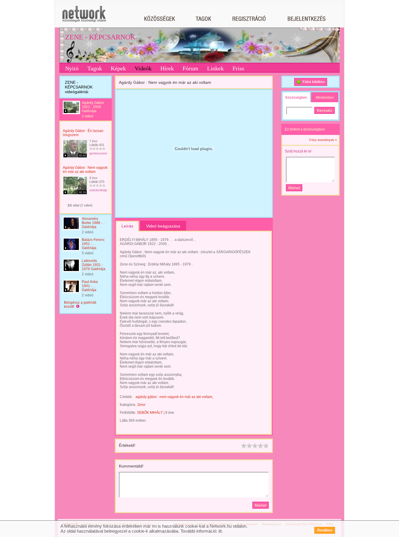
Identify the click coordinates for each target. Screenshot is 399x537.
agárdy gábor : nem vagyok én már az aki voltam (174, 397)
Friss (238, 68)
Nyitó (72, 68)
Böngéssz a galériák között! (80, 304)
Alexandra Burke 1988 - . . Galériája (94, 223)
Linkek (215, 68)
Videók (143, 68)
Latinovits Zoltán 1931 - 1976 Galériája (93, 265)
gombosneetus (99, 153)
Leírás (127, 226)
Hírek (167, 68)
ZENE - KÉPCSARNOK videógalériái (79, 87)
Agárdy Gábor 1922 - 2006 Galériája (93, 107)
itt (220, 531)
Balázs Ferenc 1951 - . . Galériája (93, 244)
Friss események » (323, 140)
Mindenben (325, 97)
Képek (118, 68)
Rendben (324, 530)
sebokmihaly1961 (101, 190)
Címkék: (126, 397)
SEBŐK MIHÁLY (150, 413)
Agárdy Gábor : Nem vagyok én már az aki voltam (85, 170)
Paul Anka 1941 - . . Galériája (90, 286)
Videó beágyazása (163, 226)
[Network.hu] (84, 16)
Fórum (190, 68)
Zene (141, 405)
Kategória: (128, 405)
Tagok (94, 68)
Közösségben (296, 97)
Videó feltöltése (313, 82)
